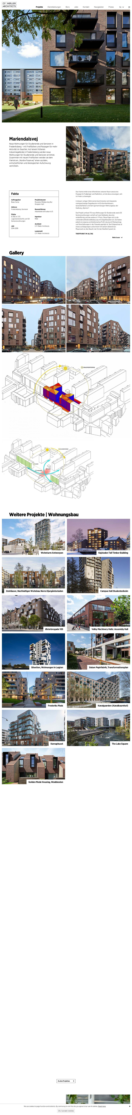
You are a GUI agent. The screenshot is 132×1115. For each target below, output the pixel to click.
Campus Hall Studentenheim (114, 591)
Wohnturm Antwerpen (52, 552)
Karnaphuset (57, 743)
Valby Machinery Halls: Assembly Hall (110, 629)
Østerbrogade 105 (54, 629)
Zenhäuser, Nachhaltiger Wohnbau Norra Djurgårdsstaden (34, 591)
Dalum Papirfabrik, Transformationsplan (108, 667)
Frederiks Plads (55, 705)
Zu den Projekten (64, 1081)
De (120, 7)
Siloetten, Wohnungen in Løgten (47, 667)
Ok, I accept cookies (66, 1111)
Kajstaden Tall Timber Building (113, 552)
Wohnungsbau (63, 514)
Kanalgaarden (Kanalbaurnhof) (113, 705)
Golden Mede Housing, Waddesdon (45, 782)
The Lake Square (120, 743)
